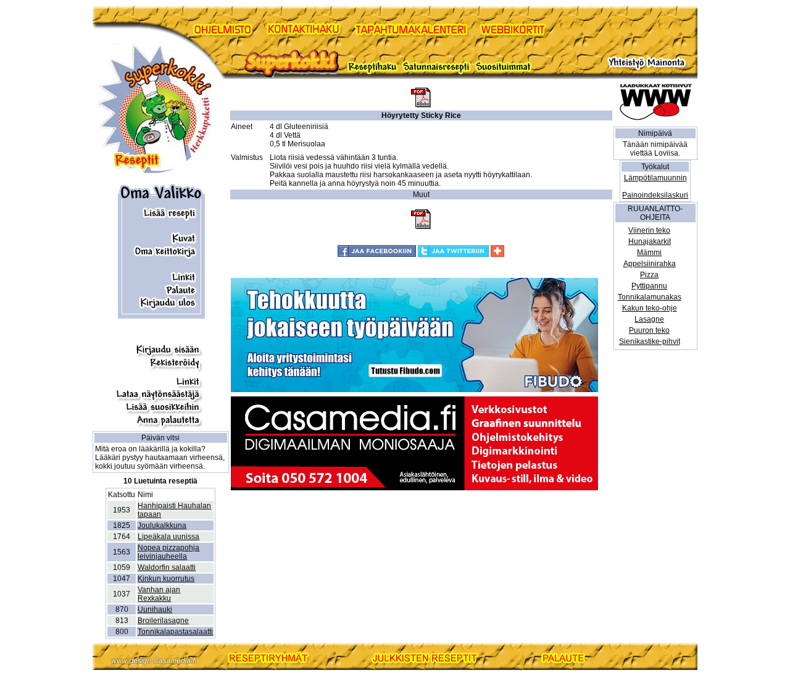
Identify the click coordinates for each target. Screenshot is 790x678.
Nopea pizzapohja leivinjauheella (168, 552)
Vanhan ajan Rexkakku (159, 594)
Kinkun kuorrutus (166, 578)
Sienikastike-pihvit (649, 341)
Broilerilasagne (163, 620)
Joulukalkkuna (162, 525)
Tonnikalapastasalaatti (175, 631)
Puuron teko (649, 330)
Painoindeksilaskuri (655, 195)
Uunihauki (155, 609)
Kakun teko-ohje (649, 308)
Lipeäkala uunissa (168, 536)
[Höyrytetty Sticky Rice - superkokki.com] (421, 105)
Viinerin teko (649, 230)
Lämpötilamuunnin (655, 178)
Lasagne (649, 319)
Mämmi (649, 252)
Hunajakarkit (649, 241)
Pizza (649, 274)
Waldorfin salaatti (167, 567)
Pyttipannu (649, 286)
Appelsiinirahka (649, 263)
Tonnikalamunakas (649, 297)
